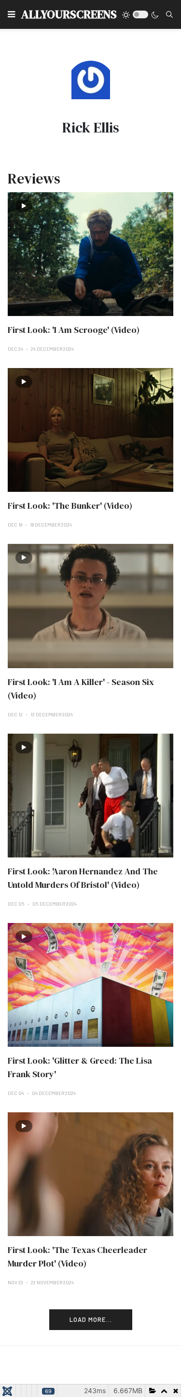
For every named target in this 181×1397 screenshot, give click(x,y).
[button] (11, 14)
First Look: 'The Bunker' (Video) (70, 506)
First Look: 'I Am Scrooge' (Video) (73, 330)
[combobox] (169, 14)
